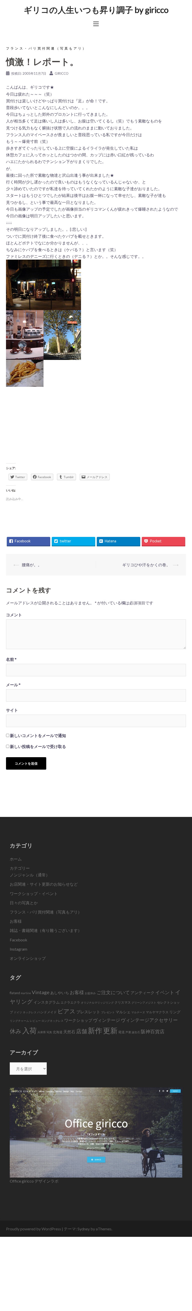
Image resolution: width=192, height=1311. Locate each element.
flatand (15, 993)
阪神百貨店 (152, 1031)
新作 (95, 1030)
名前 (11, 659)
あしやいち (59, 992)
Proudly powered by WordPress (33, 1228)
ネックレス (29, 1012)
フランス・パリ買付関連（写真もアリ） (46, 48)
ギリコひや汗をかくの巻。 (146, 564)
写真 (49, 1032)
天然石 (69, 1031)
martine (26, 993)
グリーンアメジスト (144, 1002)
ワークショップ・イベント (34, 893)
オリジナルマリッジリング (97, 1002)
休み (16, 1030)
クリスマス (122, 1002)
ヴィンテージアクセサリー (149, 1020)
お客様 (16, 921)
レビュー (35, 1020)
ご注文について (113, 992)
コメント (14, 614)
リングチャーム (19, 1020)
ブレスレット (88, 1011)
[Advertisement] (96, 426)
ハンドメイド (47, 1012)
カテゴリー (20, 868)
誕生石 (136, 1032)
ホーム (16, 858)
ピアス (67, 1011)
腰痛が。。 (32, 564)
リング (174, 1012)
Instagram (18, 949)
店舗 (81, 1031)
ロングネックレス (53, 1020)
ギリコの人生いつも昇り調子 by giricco (96, 10)
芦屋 (128, 1032)
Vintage (41, 992)
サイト (12, 710)
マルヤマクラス (157, 1012)
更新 (110, 1030)
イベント (164, 992)
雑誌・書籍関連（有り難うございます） (46, 930)
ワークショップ (78, 1020)
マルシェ (123, 1012)
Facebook (18, 939)
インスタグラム (47, 1002)
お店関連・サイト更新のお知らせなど (44, 884)
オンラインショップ (28, 958)
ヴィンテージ (106, 1020)
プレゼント (108, 1012)
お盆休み (90, 993)
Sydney (84, 1228)
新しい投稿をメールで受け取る (38, 746)
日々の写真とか (24, 902)
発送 (121, 1032)
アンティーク (142, 992)
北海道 (57, 1032)
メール (13, 684)
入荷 (29, 1030)
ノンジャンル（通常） (30, 874)
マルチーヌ (138, 1012)
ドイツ (18, 1012)
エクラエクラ (70, 1002)
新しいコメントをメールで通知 (38, 735)
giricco (61, 73)
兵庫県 (42, 1032)
